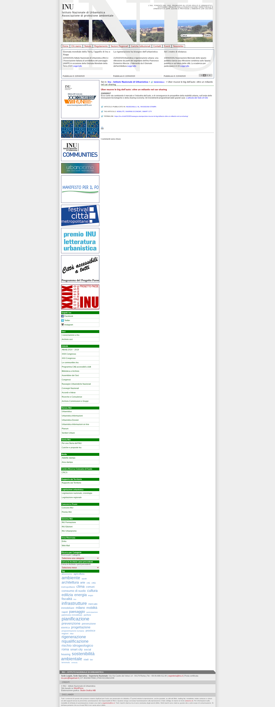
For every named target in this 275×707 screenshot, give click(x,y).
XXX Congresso (69, 358)
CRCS (64, 472)
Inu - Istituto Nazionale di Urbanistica (128, 82)
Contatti (157, 46)
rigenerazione (74, 637)
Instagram (68, 325)
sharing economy (133, 111)
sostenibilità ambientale (78, 656)
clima (80, 586)
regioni (65, 633)
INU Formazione (69, 522)
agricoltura (79, 574)
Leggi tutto (77, 66)
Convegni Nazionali (70, 388)
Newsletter (178, 46)
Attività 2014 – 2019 (70, 350)
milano (80, 607)
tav (91, 659)
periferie (87, 615)
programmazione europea (73, 631)
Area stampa (67, 462)
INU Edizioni (67, 527)
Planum (65, 429)
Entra (64, 541)
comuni (90, 586)
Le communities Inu (70, 362)
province (90, 630)
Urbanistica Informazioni (72, 416)
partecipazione (92, 612)
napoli (65, 612)
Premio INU (67, 512)
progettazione (80, 627)
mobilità (91, 607)
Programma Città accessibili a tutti (76, 367)
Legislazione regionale (72, 497)
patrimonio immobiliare (72, 615)
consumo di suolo (74, 590)
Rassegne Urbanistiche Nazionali (76, 384)
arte (82, 582)
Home (65, 46)
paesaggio (77, 612)
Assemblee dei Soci (70, 375)
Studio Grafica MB (88, 690)
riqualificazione (75, 641)
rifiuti (71, 634)
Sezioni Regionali (119, 46)
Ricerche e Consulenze (72, 397)
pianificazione (75, 618)
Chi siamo (76, 46)
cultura (92, 591)
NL (139, 107)
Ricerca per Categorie (70, 555)
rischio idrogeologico (77, 645)
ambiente (71, 577)
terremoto (66, 662)
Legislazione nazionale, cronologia (77, 493)
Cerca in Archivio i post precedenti (76, 564)
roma (65, 649)
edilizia (67, 595)
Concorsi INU (67, 508)
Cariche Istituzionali (140, 46)
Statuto (87, 46)
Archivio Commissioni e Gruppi (75, 401)
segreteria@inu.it (175, 676)
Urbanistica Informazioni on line (75, 424)
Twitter (67, 320)
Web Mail (66, 545)
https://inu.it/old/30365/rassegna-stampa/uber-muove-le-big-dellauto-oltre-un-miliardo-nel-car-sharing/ (151, 116)
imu (75, 599)
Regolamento (101, 46)
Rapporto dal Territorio (71, 483)
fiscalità (67, 599)
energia (80, 595)
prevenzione (71, 623)
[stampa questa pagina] (102, 128)
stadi (86, 659)
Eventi (167, 46)
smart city (76, 649)
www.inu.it (189, 701)
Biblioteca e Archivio (70, 371)
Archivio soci (67, 339)
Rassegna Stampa (148, 107)
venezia (74, 662)
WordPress (78, 688)
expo (90, 595)
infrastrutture (74, 603)
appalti (84, 579)
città (88, 583)
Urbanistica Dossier (70, 420)
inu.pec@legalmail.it (70, 678)
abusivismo (67, 574)
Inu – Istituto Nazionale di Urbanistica (83, 672)
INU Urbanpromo (69, 531)
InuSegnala (131, 107)
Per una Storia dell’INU (72, 443)
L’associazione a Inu (70, 335)
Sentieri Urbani (68, 433)
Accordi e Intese (69, 392)
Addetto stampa (68, 458)
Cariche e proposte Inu (71, 447)
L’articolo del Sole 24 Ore (197, 98)
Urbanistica (67, 411)
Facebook (68, 316)
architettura (70, 582)
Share (104, 121)
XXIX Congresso (69, 354)
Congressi (66, 380)
